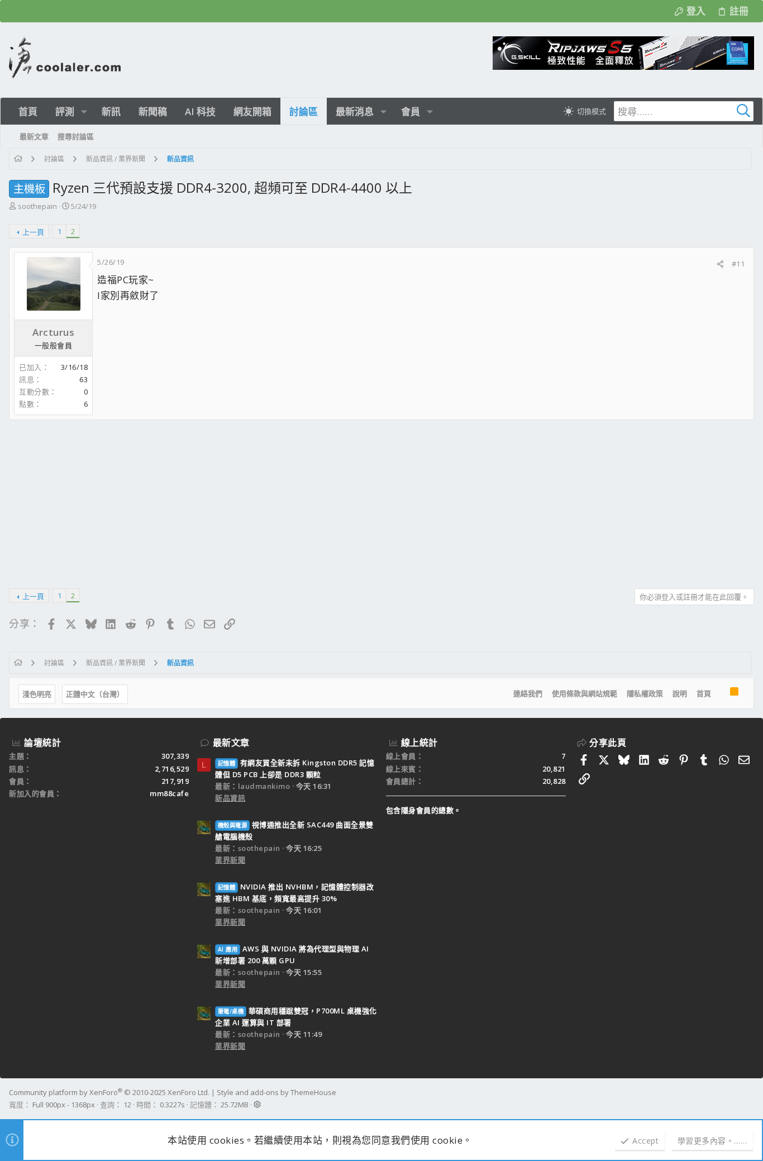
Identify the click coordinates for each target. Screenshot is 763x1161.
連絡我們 (527, 693)
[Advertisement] (344, 500)
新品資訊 (230, 798)
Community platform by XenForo (109, 1092)
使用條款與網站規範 (584, 693)
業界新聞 (230, 860)
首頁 (704, 693)
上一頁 (33, 232)
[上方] (720, 694)
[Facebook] (749, 1098)
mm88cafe (169, 793)
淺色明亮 (36, 694)
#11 (738, 264)
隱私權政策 (645, 693)
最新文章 (231, 742)
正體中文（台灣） (95, 694)
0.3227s (172, 1105)
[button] (84, 111)
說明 (680, 693)
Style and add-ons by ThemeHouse (276, 1092)
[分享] (720, 264)
